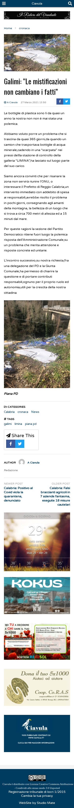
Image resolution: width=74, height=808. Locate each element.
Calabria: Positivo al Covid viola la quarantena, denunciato (18, 494)
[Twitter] (66, 101)
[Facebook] (59, 101)
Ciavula (37, 4)
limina (18, 424)
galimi (8, 424)
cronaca (23, 412)
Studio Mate (46, 803)
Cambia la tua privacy (37, 796)
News (35, 412)
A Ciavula (12, 102)
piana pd (31, 424)
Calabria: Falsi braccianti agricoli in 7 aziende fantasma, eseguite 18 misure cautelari (55, 496)
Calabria (9, 412)
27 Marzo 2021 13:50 (33, 102)
